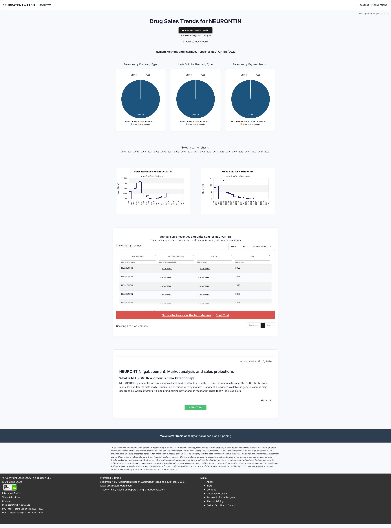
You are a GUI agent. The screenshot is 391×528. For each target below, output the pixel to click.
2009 (183, 152)
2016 (228, 152)
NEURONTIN (127, 268)
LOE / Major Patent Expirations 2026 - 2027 (22, 509)
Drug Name (138, 256)
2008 (176, 152)
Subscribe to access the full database (186, 315)
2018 (241, 152)
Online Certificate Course (221, 505)
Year (251, 256)
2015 (221, 152)
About (210, 481)
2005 (156, 152)
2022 (267, 152)
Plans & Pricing (379, 5)
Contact (364, 5)
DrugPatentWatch (18, 5)
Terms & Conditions (11, 497)
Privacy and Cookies (11, 493)
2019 (247, 152)
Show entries (128, 245)
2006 (163, 152)
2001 (130, 152)
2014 (215, 152)
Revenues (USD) (176, 256)
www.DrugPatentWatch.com (116, 485)
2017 (234, 152)
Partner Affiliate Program (221, 497)
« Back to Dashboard (195, 41)
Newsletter (45, 5)
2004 (150, 152)
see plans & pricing (219, 436)
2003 (143, 152)
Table (147, 75)
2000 (123, 152)
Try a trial (196, 436)
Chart (134, 75)
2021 (260, 152)
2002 (136, 152)
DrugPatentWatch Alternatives (16, 505)
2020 (253, 152)
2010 (190, 152)
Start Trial (222, 315)
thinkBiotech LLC (41, 477)
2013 (209, 152)
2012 (202, 152)
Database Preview (216, 493)
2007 (170, 152)
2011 (196, 152)
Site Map (6, 501)
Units (214, 256)
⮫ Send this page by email (195, 30)
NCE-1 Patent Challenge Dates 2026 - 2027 (22, 513)
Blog (209, 485)
